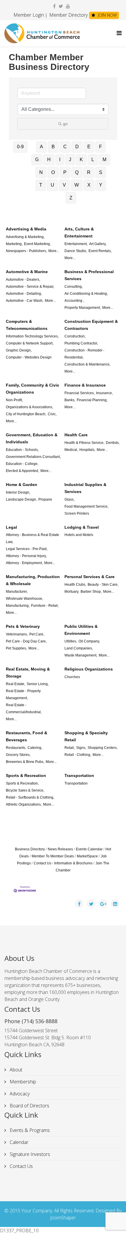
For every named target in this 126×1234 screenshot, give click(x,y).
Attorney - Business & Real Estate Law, (32, 538)
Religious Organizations (88, 669)
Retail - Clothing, (77, 755)
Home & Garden (21, 484)
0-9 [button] (20, 146)
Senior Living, (38, 684)
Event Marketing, (37, 244)
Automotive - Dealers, (23, 280)
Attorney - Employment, (24, 563)
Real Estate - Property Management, (23, 694)
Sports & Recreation (26, 775)
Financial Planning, (92, 400)
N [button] (41, 172)
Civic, (52, 414)
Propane (45, 499)
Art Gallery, (97, 244)
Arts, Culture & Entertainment (79, 232)
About (15, 1069)
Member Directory (68, 15)
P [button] (65, 172)
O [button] (53, 172)
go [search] (65, 123)
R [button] (89, 172)
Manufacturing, (18, 606)
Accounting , (74, 301)
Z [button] (70, 197)
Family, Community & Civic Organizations (32, 388)
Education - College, (22, 464)
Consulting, (73, 287)
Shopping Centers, (103, 748)
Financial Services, (79, 393)
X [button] (89, 184)
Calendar (18, 1142)
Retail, (69, 748)
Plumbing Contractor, (81, 343)
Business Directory (30, 849)
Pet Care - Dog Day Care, (26, 641)
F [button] (100, 146)
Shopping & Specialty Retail (86, 736)
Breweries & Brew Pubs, (25, 762)
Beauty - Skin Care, (103, 584)
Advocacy (19, 1093)
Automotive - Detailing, (24, 294)
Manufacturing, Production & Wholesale (33, 580)
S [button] (100, 172)
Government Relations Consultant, (33, 457)
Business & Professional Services (89, 275)
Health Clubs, (75, 584)
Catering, (35, 748)
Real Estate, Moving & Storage (28, 672)
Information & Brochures (73, 863)
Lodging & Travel (81, 527)
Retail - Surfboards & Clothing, (30, 797)
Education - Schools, (22, 450)
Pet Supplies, (16, 648)
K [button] (81, 159)
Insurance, (104, 393)
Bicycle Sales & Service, (25, 790)
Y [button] (100, 184)
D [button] (77, 146)
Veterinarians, (17, 634)
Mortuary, (71, 592)
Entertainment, (76, 244)
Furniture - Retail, (45, 606)
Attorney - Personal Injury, (26, 556)
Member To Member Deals (53, 856)
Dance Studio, (75, 251)
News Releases (60, 849)
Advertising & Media (26, 229)
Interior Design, (18, 492)
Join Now (107, 15)
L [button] (92, 159)
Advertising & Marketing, (25, 237)
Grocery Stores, (18, 755)
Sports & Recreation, (22, 783)
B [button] (53, 146)
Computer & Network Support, (29, 343)
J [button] (70, 159)
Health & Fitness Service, (84, 443)
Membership (22, 1081)
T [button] (40, 184)
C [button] (65, 146)
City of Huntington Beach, (26, 414)
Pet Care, (36, 634)
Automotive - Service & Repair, (30, 287)
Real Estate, (15, 684)
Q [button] (77, 172)
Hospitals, (87, 450)
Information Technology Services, (32, 336)
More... (53, 251)
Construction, (75, 336)
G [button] (37, 159)
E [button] (89, 146)
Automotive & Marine (27, 271)
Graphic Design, (19, 350)
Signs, (81, 748)
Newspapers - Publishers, (26, 251)
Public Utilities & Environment (81, 630)
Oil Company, (89, 641)
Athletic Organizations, (24, 804)
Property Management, (82, 308)
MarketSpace (87, 856)
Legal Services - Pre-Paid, (26, 549)
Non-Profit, (14, 400)
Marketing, (14, 244)
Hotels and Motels (78, 535)
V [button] (64, 184)
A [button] (41, 146)
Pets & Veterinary (23, 626)
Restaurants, (16, 748)
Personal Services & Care (89, 576)
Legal (11, 527)
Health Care (76, 434)
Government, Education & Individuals (31, 438)
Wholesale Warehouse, (24, 599)
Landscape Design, (21, 499)
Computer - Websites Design (29, 357)
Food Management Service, (86, 506)
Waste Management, (80, 655)
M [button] (104, 159)
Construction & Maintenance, (87, 364)
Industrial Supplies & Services (85, 488)
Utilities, (70, 641)
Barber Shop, (91, 592)
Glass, (69, 499)
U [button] (52, 184)
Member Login (28, 15)
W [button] (76, 184)
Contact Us (42, 863)
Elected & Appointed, (22, 471)
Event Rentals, (100, 251)
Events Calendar (89, 849)
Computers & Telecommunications (26, 325)
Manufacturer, (17, 592)
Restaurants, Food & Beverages (26, 736)
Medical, (71, 450)
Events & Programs (29, 1130)
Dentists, (113, 443)
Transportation (79, 775)
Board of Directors (28, 1105)
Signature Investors (29, 1154)
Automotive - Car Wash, (24, 301)
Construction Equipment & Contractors (91, 325)
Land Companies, (78, 648)
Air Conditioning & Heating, (86, 294)
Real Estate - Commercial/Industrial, (24, 708)
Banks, (69, 400)
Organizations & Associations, (29, 407)
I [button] (59, 159)
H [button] (49, 159)
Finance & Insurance (85, 385)
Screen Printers (76, 513)
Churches (72, 677)
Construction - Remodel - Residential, (84, 353)
